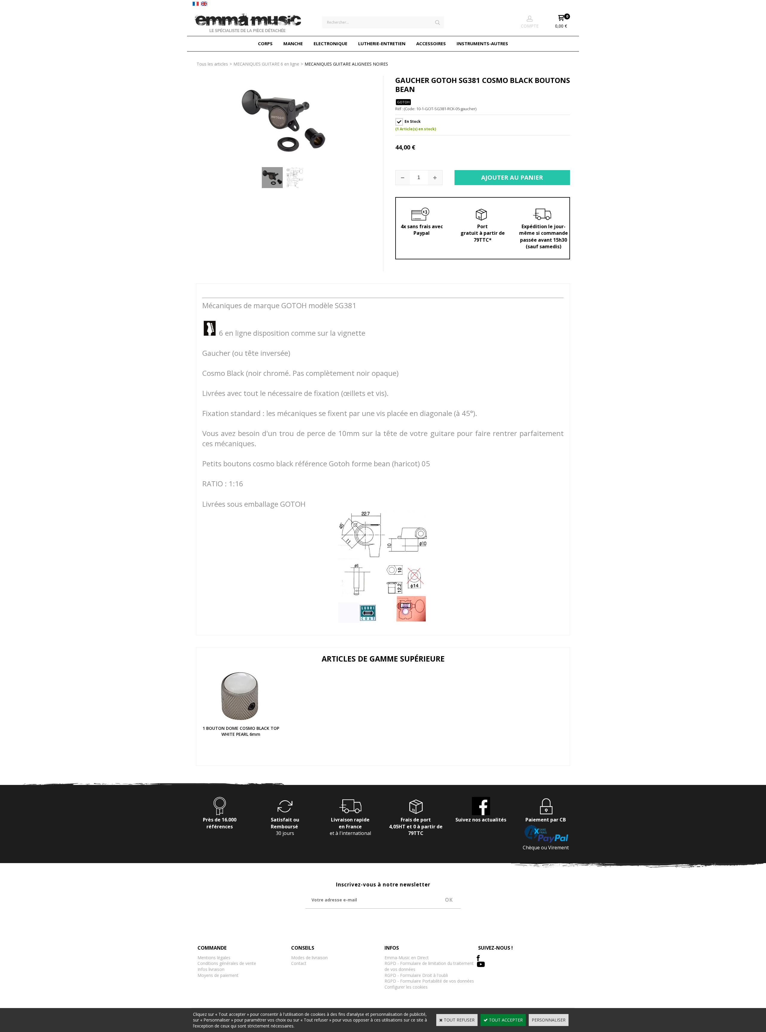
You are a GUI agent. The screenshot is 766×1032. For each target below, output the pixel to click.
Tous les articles (212, 64)
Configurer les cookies (406, 987)
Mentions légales (213, 957)
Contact (298, 963)
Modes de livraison (309, 957)
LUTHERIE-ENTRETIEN (381, 43)
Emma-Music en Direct (406, 957)
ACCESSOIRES (431, 43)
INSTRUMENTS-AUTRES (482, 43)
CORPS (265, 43)
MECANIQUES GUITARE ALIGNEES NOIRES (346, 64)
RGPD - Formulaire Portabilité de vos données (429, 981)
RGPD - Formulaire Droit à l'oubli (416, 975)
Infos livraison (210, 969)
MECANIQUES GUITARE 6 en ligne (266, 64)
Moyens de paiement (217, 975)
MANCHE (293, 43)
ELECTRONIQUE (330, 43)
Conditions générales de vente (226, 963)
